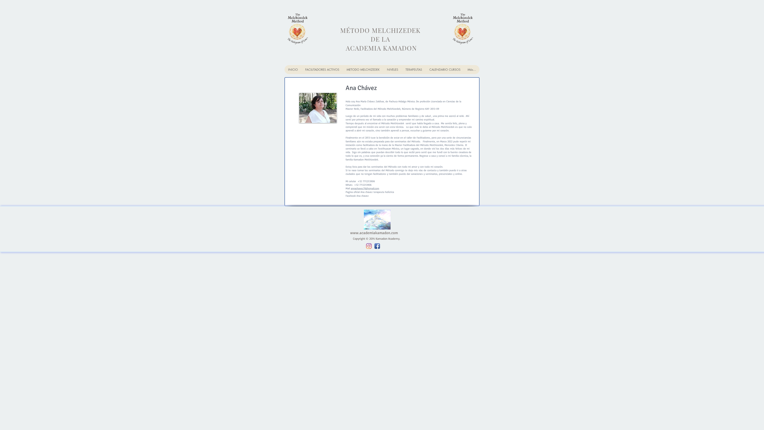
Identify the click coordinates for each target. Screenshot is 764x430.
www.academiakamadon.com (374, 233)
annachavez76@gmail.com (365, 188)
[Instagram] (369, 246)
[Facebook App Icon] (377, 246)
